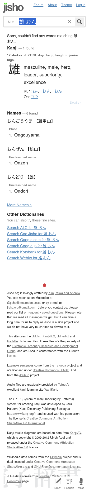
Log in (80, 4)
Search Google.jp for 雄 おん (31, 245)
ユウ (34, 96)
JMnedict (63, 336)
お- (35, 91)
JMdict (36, 336)
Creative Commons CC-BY (51, 370)
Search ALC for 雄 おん (26, 227)
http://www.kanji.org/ (21, 413)
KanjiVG (75, 432)
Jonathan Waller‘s (51, 476)
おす (46, 91)
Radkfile (12, 341)
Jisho (13, 8)
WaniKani (50, 389)
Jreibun (24, 375)
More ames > (19, 204)
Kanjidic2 (48, 336)
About (52, 4)
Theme (66, 4)
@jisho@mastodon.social (24, 302)
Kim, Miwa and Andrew (64, 293)
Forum (38, 4)
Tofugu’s (63, 384)
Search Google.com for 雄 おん (33, 239)
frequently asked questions (45, 312)
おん (58, 91)
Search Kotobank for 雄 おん (31, 252)
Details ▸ (75, 102)
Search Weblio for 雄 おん (29, 257)
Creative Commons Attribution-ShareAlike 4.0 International (37, 420)
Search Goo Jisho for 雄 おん (31, 233)
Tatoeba (60, 365)
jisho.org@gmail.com (21, 307)
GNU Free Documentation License (57, 466)
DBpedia (56, 457)
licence (11, 355)
